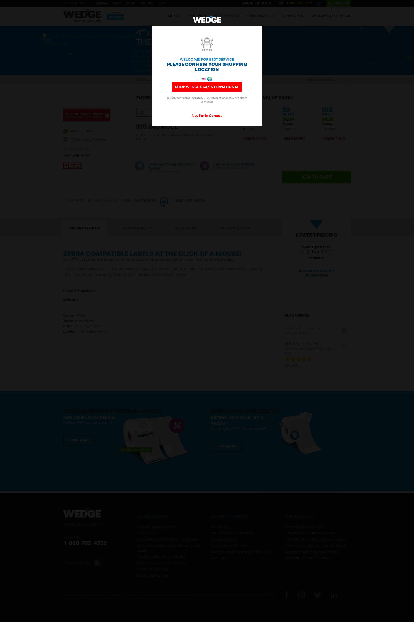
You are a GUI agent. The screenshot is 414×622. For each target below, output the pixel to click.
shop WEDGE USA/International (207, 87)
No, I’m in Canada (207, 116)
